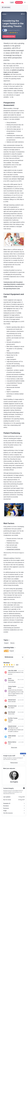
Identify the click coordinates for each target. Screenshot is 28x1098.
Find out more (14, 762)
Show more (14, 747)
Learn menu (7, 7)
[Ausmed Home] (2, 2)
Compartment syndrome (13, 549)
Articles (4, 14)
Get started (19, 2)
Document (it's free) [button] (9, 36)
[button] (25, 2)
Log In (12, 2)
